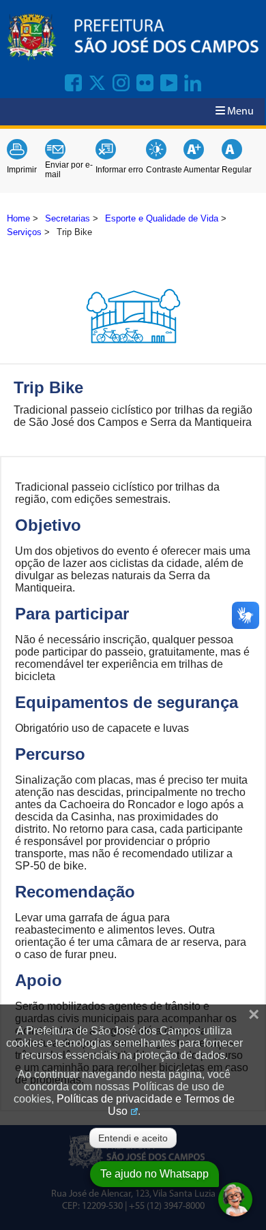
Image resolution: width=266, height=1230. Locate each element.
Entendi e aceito (133, 1138)
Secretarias (67, 218)
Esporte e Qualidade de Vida (161, 218)
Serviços (24, 232)
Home (18, 218)
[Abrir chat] (235, 1199)
